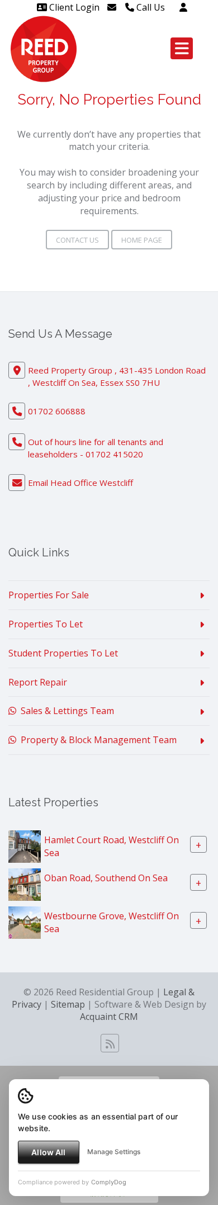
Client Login (73, 7)
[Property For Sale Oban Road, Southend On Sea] (24, 883)
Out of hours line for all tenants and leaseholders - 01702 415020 (95, 447)
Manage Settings (113, 1151)
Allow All (48, 1152)
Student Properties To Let (63, 653)
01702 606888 (57, 411)
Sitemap (68, 1004)
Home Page (141, 240)
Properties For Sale (48, 595)
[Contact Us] (183, 7)
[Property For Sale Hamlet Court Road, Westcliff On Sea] (24, 845)
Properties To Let (45, 624)
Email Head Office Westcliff (80, 482)
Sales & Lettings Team (65, 711)
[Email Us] (111, 7)
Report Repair (37, 682)
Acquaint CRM (109, 1016)
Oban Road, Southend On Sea (106, 878)
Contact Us (77, 240)
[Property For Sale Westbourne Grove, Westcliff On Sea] (24, 921)
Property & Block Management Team (96, 740)
